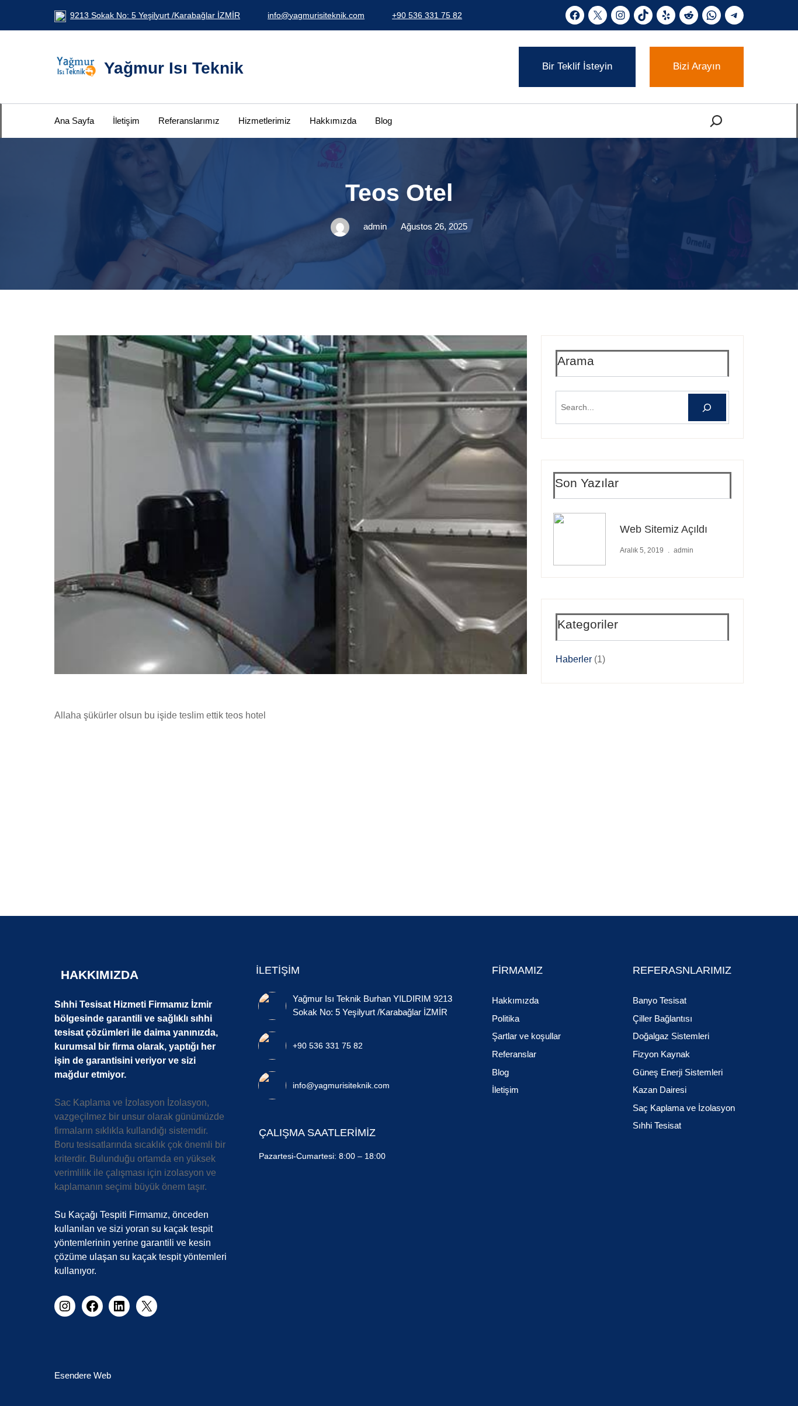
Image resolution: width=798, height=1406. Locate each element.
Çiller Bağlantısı (662, 1018)
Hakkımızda (515, 1000)
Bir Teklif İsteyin (577, 66)
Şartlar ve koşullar (526, 1036)
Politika (505, 1018)
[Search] (707, 407)
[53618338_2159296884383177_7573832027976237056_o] (208, 787)
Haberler (574, 659)
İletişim (505, 1090)
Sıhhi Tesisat (657, 1125)
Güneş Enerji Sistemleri (678, 1072)
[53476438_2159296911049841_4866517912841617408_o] (105, 787)
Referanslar (514, 1054)
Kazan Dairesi (659, 1090)
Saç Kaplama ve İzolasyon (684, 1108)
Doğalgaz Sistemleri (671, 1036)
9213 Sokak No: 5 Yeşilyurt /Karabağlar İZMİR (155, 15)
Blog (500, 1072)
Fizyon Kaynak (661, 1054)
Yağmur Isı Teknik (174, 68)
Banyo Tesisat (659, 1000)
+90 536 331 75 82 (427, 15)
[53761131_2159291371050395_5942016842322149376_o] (311, 787)
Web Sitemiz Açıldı (663, 529)
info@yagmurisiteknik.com (316, 15)
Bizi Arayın (696, 66)
